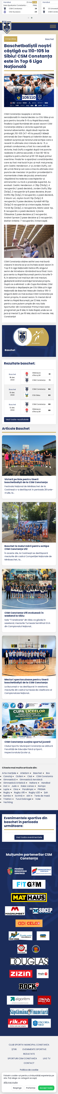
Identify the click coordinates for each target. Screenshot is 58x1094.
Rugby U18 (19, 792)
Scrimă (19, 795)
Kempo (42, 786)
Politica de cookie (29, 1069)
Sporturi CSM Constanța (22, 1058)
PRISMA (41, 789)
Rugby (6, 792)
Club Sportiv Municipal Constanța (29, 1044)
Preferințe (30, 1088)
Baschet (49, 39)
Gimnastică (9, 779)
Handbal (7, 2)
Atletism (24, 773)
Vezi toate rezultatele (17, 419)
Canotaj (7, 776)
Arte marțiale (9, 773)
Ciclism (19, 776)
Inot (5, 786)
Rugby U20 (34, 792)
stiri (28, 795)
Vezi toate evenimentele (29, 837)
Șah (46, 792)
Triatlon (7, 799)
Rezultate (29, 1053)
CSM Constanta (44, 776)
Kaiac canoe (27, 786)
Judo (14, 786)
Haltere (33, 782)
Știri (14, 1049)
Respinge (17, 1088)
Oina (15, 789)
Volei (37, 799)
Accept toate (46, 1088)
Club (29, 776)
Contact (29, 1063)
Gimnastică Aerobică (31, 779)
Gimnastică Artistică (14, 782)
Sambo (7, 795)
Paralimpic (28, 789)
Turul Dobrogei (23, 799)
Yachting (8, 802)
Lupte (6, 789)
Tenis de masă (42, 795)
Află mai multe (11, 1082)
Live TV (46, 1058)
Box (48, 773)
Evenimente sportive (34, 1049)
